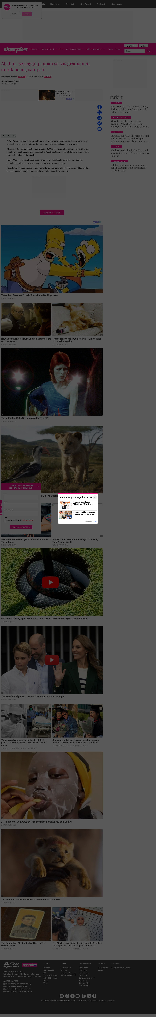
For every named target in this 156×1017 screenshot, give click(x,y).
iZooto (95, 521)
